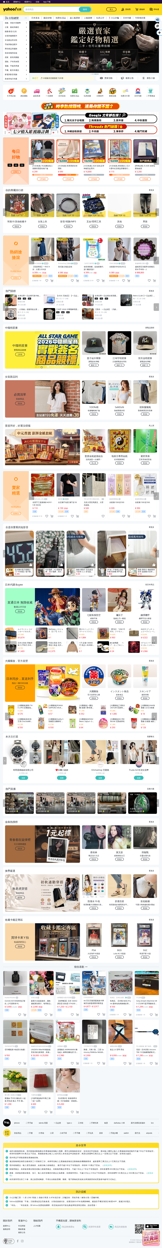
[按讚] (31, 565)
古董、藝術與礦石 (12, 27)
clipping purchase (51, 280)
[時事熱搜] (81, 106)
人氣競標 (88, 17)
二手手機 (76, 1133)
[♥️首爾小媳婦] (62, 764)
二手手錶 (29, 1123)
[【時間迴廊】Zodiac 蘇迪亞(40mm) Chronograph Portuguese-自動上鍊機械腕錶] (35, 746)
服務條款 (132, 1242)
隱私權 (138, 1242)
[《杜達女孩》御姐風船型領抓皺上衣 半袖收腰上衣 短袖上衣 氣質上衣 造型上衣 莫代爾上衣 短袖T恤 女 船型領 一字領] (151, 746)
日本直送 (35, 17)
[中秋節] (146, 118)
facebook (17, 1241)
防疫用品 (17, 1133)
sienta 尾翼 (43, 1123)
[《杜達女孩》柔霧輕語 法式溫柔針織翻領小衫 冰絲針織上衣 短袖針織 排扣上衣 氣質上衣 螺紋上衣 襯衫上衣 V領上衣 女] (132, 752)
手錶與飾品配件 (11, 44)
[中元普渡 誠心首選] (94, 47)
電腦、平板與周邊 (12, 66)
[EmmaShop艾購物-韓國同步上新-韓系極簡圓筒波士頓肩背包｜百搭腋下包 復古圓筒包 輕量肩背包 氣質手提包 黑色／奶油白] (112, 758)
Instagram (22, 1241)
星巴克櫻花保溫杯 (138, 1123)
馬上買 (151, 425)
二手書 (30, 1133)
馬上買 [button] (94, 463)
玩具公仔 (100, 17)
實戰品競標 (149, 327)
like (46, 280)
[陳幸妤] (120, 129)
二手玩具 (89, 1133)
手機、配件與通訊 (12, 70)
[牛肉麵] (94, 129)
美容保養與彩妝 (11, 53)
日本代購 (127, 17)
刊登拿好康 (140, 17)
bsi (8, 1241)
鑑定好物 (48, 17)
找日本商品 (149, 584)
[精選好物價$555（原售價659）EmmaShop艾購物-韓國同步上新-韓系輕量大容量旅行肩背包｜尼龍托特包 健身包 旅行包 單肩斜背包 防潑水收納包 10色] (112, 746)
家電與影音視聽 (11, 74)
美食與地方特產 (11, 79)
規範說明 (107, 1165)
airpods (149, 1133)
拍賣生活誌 (61, 17)
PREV (5, 212)
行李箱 (41, 1133)
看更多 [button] (20, 403)
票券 (101, 1133)
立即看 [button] (20, 354)
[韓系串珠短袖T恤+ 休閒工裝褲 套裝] (56, 752)
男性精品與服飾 (11, 48)
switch (126, 1133)
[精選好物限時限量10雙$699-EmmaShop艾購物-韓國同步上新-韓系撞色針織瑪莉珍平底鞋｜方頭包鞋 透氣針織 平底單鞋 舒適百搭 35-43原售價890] (94, 752)
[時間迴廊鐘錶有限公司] (23, 764)
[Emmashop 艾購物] (100, 764)
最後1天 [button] (94, 365)
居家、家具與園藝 (12, 57)
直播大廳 (150, 789)
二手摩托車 (93, 1123)
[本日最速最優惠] (151, 1238)
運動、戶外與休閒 (12, 61)
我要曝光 (16, 172)
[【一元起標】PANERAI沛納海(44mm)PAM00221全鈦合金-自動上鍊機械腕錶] (17, 752)
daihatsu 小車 (119, 1123)
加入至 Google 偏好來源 (157, 26)
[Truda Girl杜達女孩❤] (139, 764)
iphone (17, 1123)
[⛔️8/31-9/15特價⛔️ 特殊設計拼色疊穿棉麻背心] (74, 758)
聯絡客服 (21, 1229)
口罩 (52, 1133)
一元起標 (57, 1123)
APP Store (152, 1226)
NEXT (157, 212)
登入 (111, 9)
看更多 (151, 190)
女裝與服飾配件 (11, 36)
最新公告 (21, 1232)
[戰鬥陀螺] (146, 129)
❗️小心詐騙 (113, 17)
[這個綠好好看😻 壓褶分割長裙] (74, 746)
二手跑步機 (113, 1133)
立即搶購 (43, 179)
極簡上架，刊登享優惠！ (50, 78)
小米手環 (63, 1133)
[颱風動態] (94, 118)
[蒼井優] (120, 118)
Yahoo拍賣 (12, 9)
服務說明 (6, 1229)
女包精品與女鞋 (11, 40)
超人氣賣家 (75, 17)
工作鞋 (80, 1123)
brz (152, 1123)
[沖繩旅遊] (68, 129)
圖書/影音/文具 (11, 31)
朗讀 (157, 19)
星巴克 (137, 1133)
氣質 (106, 1123)
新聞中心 (6, 1226)
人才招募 (36, 1226)
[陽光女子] (68, 118)
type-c (69, 1123)
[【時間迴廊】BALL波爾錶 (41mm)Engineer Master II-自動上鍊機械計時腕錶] (35, 758)
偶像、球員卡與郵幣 (13, 23)
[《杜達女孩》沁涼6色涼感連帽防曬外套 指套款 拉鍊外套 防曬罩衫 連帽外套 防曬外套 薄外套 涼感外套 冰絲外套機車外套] (151, 758)
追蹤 (23, 778)
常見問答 (21, 1226)
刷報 (6, 1123)
